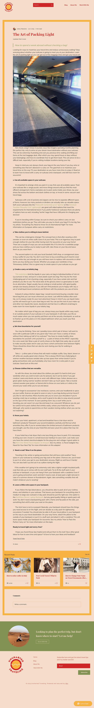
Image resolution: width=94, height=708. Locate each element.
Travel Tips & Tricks (19, 538)
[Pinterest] (91, 361)
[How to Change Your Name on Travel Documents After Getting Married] (76, 565)
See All (87, 554)
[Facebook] (91, 347)
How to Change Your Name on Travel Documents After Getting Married (75, 577)
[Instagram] (91, 350)
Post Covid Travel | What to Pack (46, 577)
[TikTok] (91, 354)
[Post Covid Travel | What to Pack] (47, 565)
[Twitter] (91, 357)
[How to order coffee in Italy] (17, 565)
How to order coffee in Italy (17, 576)
